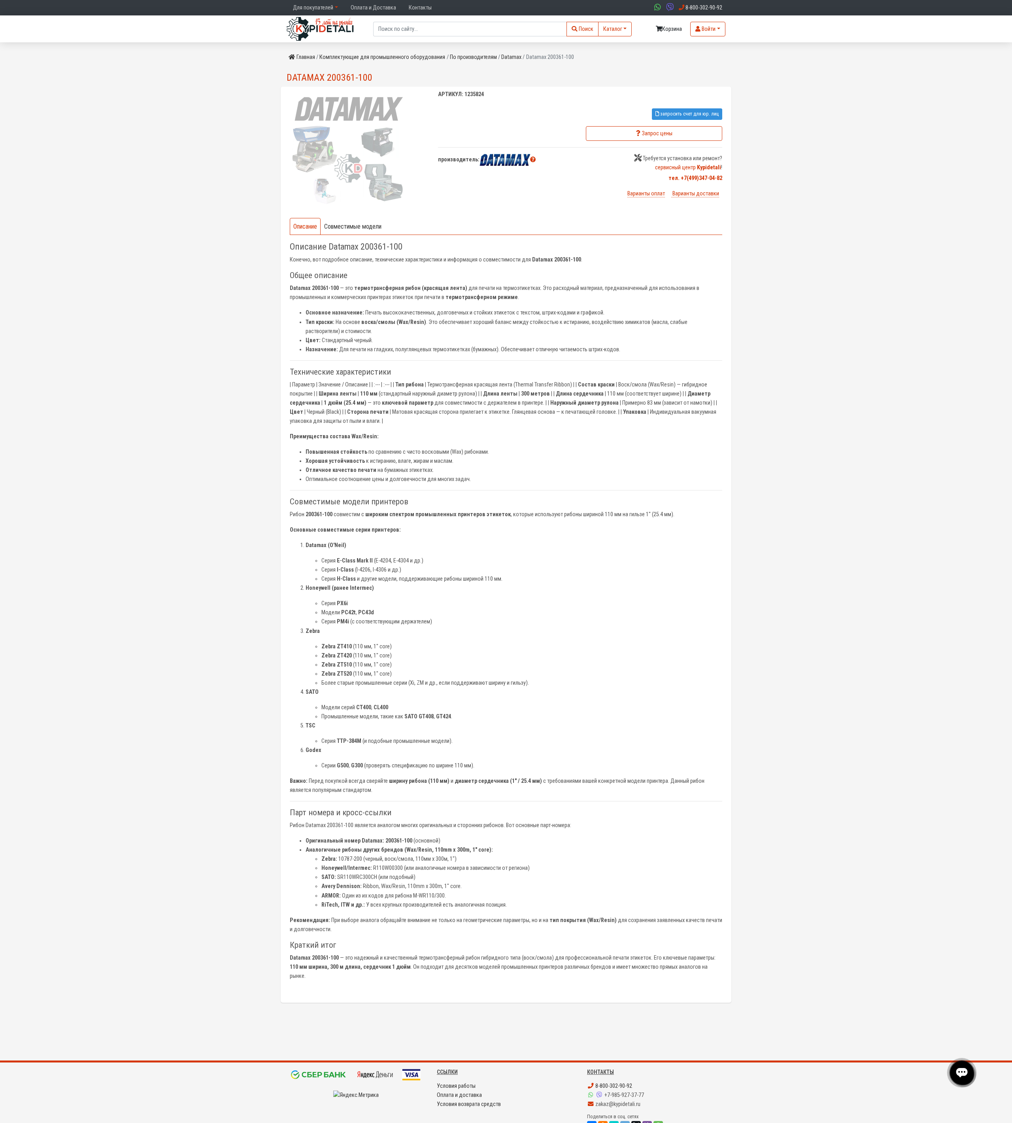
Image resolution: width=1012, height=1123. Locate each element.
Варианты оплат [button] (646, 193)
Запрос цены (657, 133)
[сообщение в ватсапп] (656, 7)
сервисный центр (688, 167)
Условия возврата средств (469, 1104)
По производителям (473, 57)
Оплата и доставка (459, 1095)
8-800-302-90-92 (613, 1086)
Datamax (511, 57)
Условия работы (456, 1086)
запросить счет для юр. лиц (689, 114)
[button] (533, 159)
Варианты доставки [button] (695, 193)
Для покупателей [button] (313, 7)
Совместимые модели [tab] (352, 226)
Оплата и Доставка (373, 7)
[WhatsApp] (591, 1095)
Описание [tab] (305, 226)
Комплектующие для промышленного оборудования (382, 57)
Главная (305, 57)
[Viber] (600, 1095)
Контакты (420, 7)
